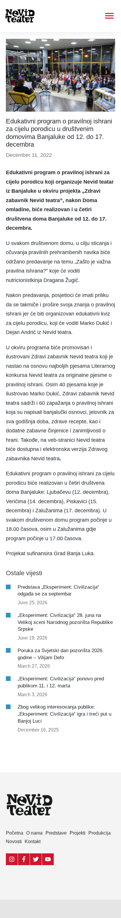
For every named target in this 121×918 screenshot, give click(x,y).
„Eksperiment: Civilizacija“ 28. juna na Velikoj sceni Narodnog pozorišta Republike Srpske (65, 622)
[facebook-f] (24, 859)
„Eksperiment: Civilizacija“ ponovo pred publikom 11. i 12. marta (61, 682)
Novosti (14, 841)
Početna (14, 832)
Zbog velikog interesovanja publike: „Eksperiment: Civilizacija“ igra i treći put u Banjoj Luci (64, 714)
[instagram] (12, 859)
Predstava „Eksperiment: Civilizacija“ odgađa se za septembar (58, 590)
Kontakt (33, 841)
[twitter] (36, 859)
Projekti (77, 832)
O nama (34, 832)
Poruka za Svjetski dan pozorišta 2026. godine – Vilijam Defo (61, 654)
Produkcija (99, 832)
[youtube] (48, 859)
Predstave (56, 832)
